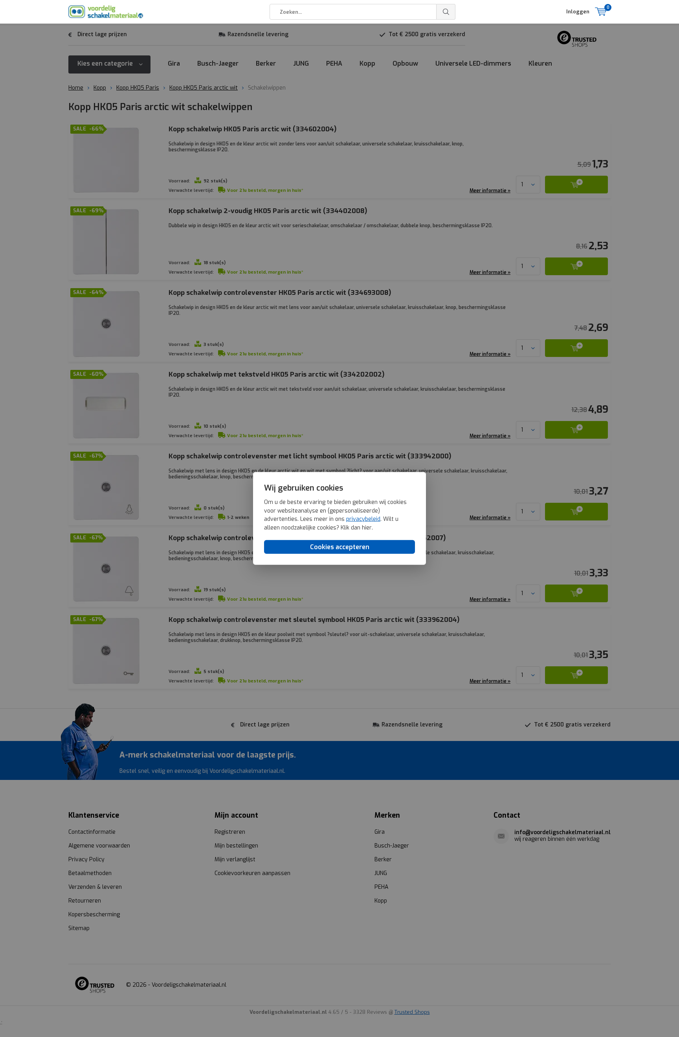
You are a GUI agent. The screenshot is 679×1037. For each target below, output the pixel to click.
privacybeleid (363, 519)
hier (367, 527)
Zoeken (446, 12)
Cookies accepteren (339, 547)
